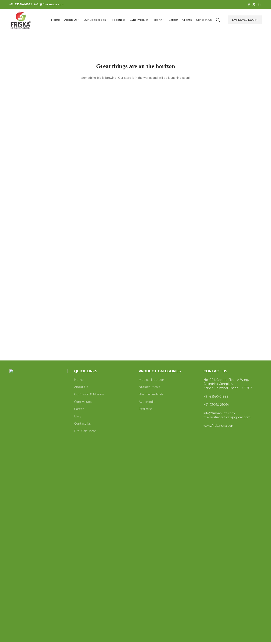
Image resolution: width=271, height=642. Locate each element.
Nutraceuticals (149, 387)
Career (79, 409)
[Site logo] (20, 20)
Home (79, 380)
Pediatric (145, 409)
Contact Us (82, 423)
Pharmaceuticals (151, 394)
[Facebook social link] (249, 4)
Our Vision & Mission (89, 394)
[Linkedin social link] (259, 4)
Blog (77, 416)
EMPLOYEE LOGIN (244, 19)
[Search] (218, 20)
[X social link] (254, 4)
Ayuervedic (147, 402)
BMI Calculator (85, 431)
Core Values (82, 402)
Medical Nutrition (151, 380)
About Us (81, 387)
